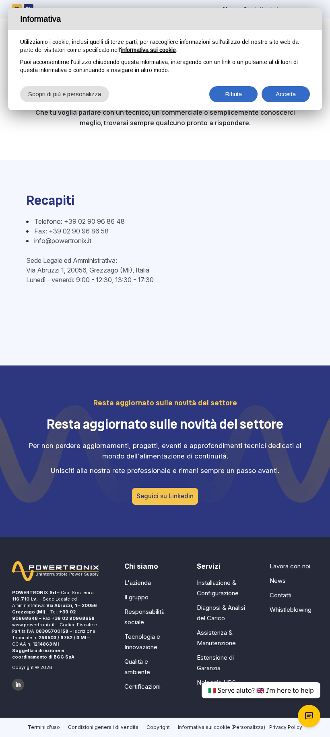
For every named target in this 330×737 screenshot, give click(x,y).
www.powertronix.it (33, 625)
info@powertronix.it (62, 241)
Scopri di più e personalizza (64, 94)
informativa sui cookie (148, 50)
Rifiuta (233, 94)
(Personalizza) (248, 727)
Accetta (286, 94)
